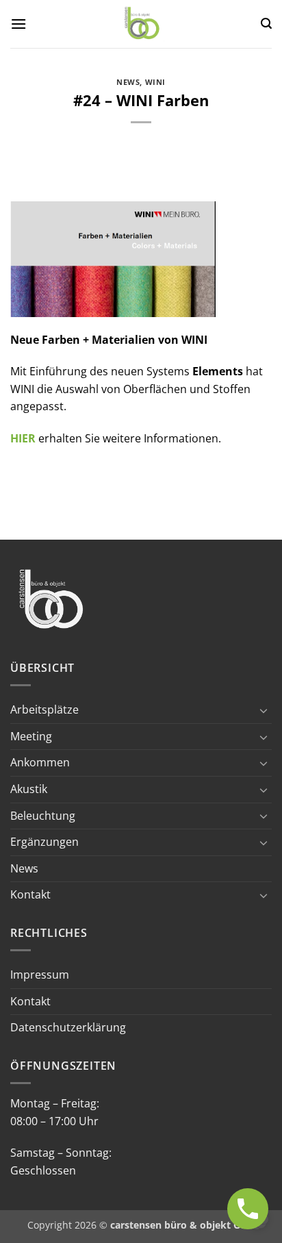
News (128, 82)
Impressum (39, 974)
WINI (155, 82)
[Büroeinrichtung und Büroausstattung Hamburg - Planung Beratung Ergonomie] (142, 24)
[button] (18, 23)
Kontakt (30, 894)
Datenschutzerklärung (68, 1027)
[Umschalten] (263, 710)
